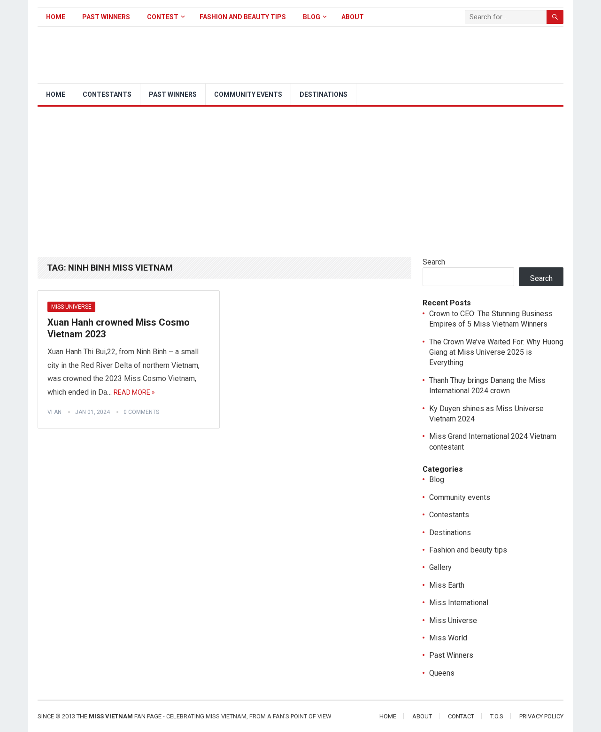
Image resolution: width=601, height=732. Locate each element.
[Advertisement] (300, 177)
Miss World (448, 637)
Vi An (54, 412)
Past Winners (106, 17)
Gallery (440, 567)
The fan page (119, 716)
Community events (248, 94)
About (352, 17)
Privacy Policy (541, 716)
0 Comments (141, 412)
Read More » (134, 392)
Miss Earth (446, 585)
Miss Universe (71, 307)
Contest (162, 17)
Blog (311, 17)
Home (55, 17)
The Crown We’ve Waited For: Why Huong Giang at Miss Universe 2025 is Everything (496, 352)
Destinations (323, 94)
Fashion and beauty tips (243, 17)
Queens (442, 673)
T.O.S (496, 716)
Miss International (458, 602)
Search (434, 261)
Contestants (107, 94)
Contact (461, 716)
